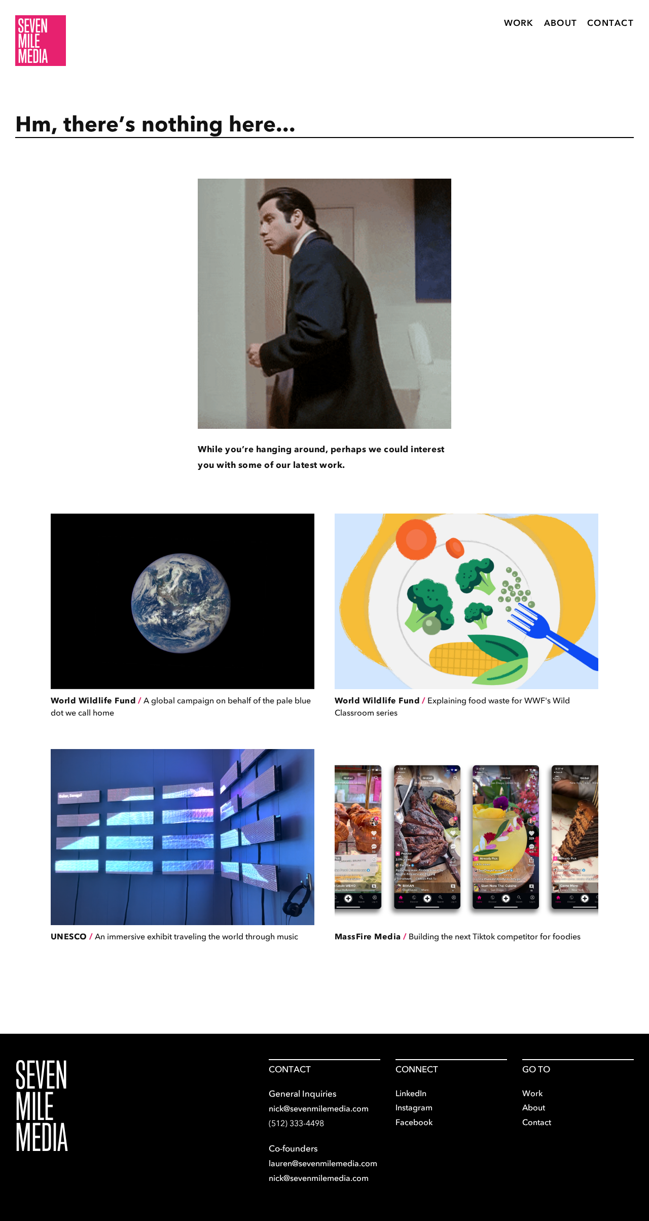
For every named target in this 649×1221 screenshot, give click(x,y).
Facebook (413, 1122)
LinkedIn (410, 1093)
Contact (610, 23)
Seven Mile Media (41, 1106)
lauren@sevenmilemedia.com (323, 1163)
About (560, 23)
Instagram (413, 1107)
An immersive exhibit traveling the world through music (174, 936)
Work (519, 23)
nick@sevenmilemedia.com (319, 1108)
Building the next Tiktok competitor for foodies (458, 936)
